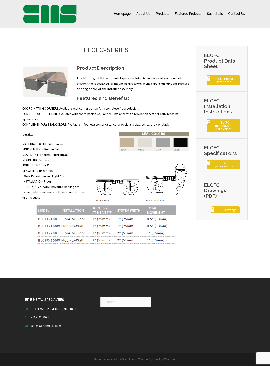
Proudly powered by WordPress (115, 359)
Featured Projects (188, 14)
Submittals (215, 14)
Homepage (122, 14)
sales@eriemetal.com (46, 326)
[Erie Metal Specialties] (50, 13)
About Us (143, 14)
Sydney (153, 359)
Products (162, 14)
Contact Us (236, 14)
